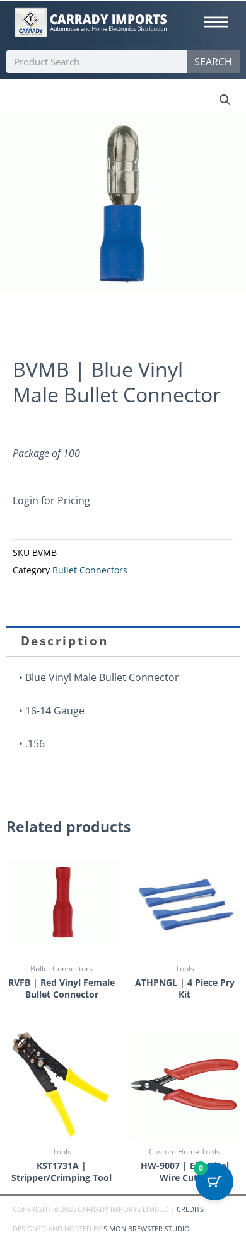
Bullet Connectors (89, 570)
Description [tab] (64, 641)
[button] (225, 100)
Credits (190, 1209)
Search (213, 62)
